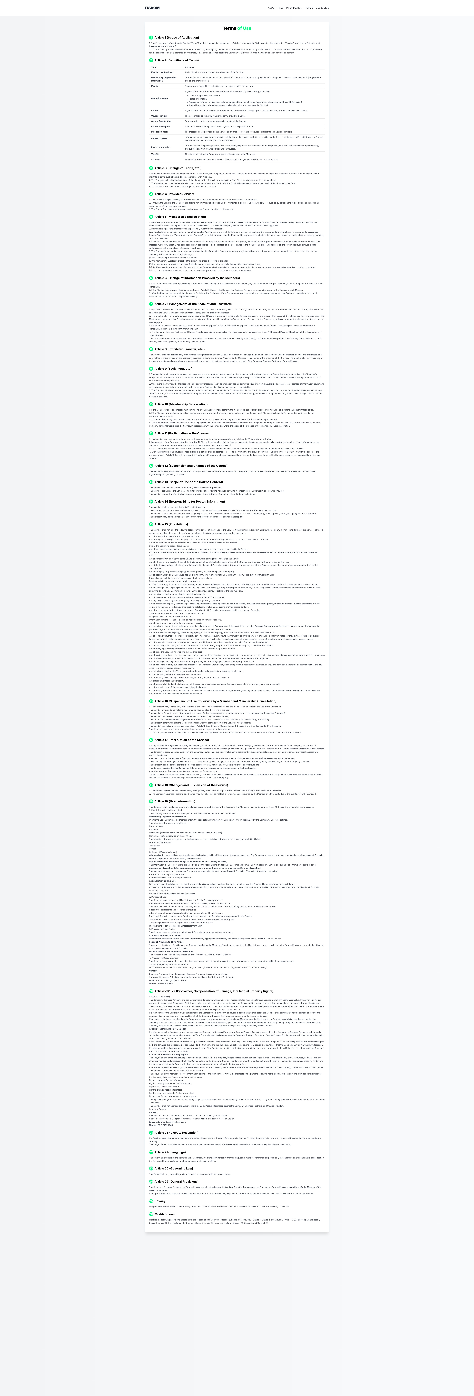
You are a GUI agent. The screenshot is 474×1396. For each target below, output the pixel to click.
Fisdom (152, 8)
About (272, 8)
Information (294, 8)
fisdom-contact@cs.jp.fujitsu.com (171, 980)
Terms (309, 8)
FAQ (281, 8)
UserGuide (322, 8)
